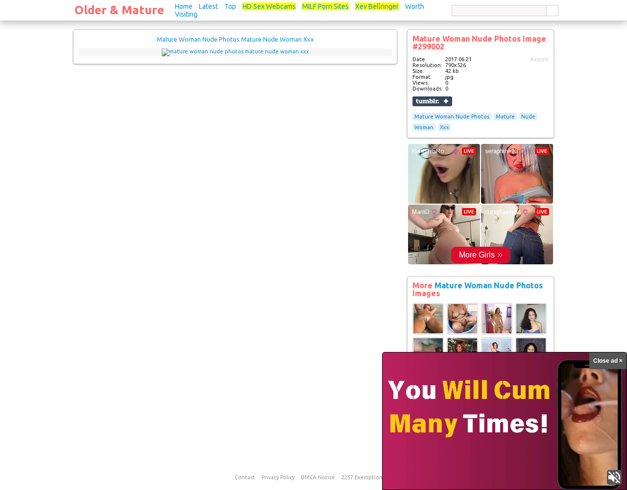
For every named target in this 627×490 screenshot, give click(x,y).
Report (540, 59)
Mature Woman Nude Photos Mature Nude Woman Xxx (235, 39)
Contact (245, 477)
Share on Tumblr (432, 101)
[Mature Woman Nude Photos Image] (428, 332)
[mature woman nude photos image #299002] (235, 51)
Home (184, 6)
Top (230, 6)
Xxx (444, 127)
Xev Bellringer (377, 6)
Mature (505, 116)
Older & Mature (119, 10)
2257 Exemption (362, 477)
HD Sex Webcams (269, 6)
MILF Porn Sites (325, 6)
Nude (528, 116)
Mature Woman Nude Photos (451, 116)
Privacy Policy (278, 477)
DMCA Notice (318, 477)
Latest (208, 6)
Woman (424, 127)
